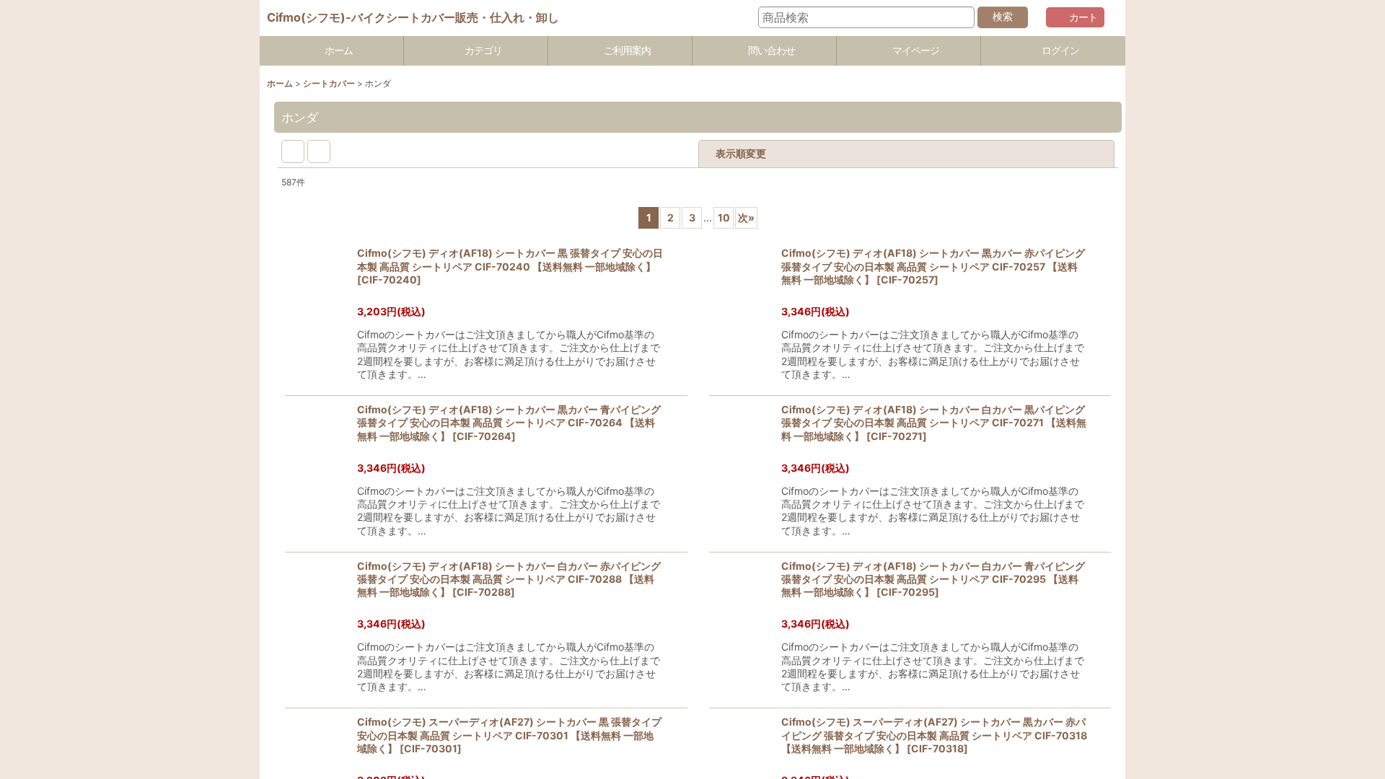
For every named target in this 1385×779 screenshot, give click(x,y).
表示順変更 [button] (831, 153)
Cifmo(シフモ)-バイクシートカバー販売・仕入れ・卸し (413, 17)
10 (814, 217)
